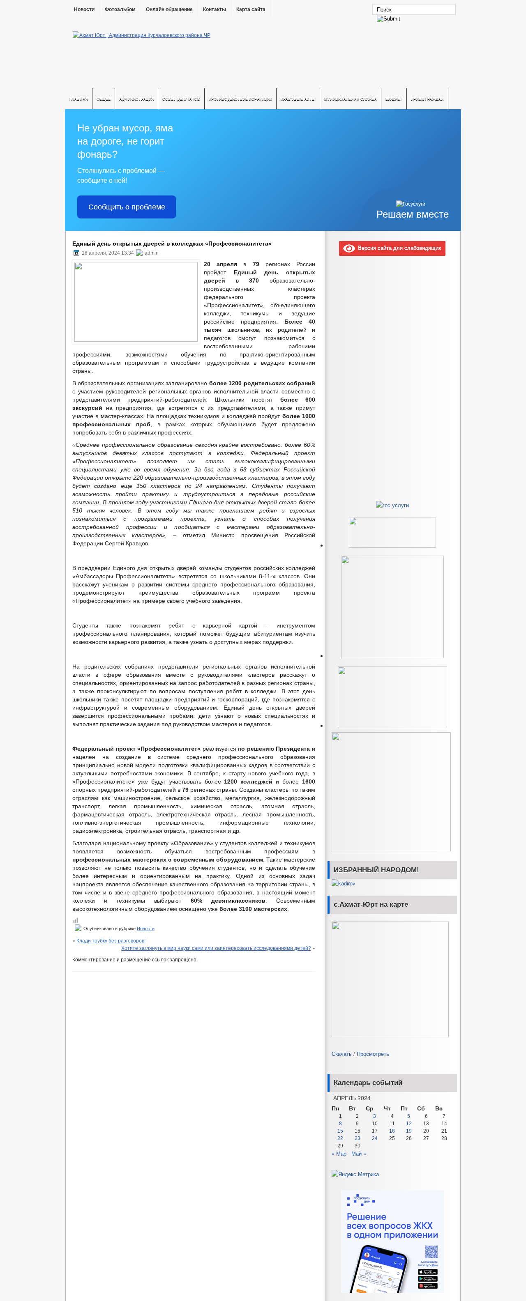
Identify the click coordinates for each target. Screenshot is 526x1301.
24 (375, 1138)
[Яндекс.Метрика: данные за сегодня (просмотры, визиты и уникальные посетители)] (355, 1174)
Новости (84, 9)
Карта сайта (250, 9)
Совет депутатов (181, 98)
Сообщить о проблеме (126, 207)
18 (392, 1131)
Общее (104, 98)
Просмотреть (373, 1053)
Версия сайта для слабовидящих (398, 247)
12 (409, 1123)
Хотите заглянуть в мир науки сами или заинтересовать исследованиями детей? (216, 947)
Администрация (136, 98)
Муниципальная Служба (350, 98)
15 (340, 1131)
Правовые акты (298, 98)
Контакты (214, 9)
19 (409, 1131)
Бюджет (393, 98)
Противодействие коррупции (240, 98)
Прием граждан (427, 98)
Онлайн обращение (169, 9)
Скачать (342, 1053)
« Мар (339, 1153)
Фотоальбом (120, 9)
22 (340, 1138)
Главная (78, 98)
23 (357, 1138)
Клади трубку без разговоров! (110, 940)
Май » (358, 1153)
